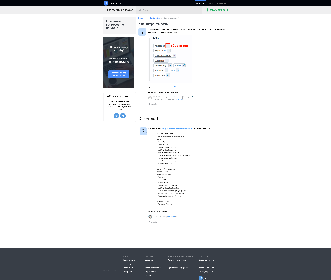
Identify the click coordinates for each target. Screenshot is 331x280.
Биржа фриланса (151, 264)
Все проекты (128, 271)
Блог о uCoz (128, 268)
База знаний (150, 260)
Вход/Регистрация (217, 3)
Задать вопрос (217, 10)
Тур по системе (129, 260)
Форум (148, 275)
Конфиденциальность (176, 264)
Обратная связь (151, 271)
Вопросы (200, 3)
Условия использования (177, 260)
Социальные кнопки (206, 260)
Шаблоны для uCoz (206, 268)
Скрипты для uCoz (206, 264)
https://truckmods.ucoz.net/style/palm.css (177, 129)
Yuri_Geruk (178, 99)
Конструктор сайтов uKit (208, 271)
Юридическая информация (178, 268)
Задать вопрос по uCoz (154, 268)
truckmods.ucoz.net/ (167, 87)
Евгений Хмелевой (175, 97)
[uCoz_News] (201, 278)
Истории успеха (129, 264)
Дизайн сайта (197, 97)
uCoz (110, 261)
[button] (119, 9)
